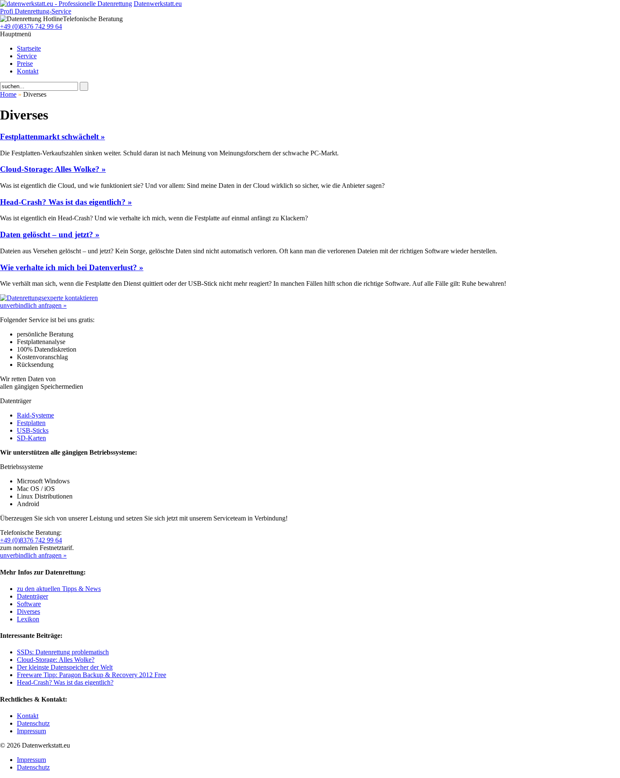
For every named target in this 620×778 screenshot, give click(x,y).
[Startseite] (66, 3)
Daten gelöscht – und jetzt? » (50, 234)
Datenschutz (33, 723)
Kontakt (27, 71)
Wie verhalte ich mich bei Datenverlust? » (71, 267)
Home (8, 94)
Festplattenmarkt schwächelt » (52, 136)
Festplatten (31, 422)
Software (29, 603)
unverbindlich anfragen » (33, 305)
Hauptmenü (15, 34)
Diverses (28, 611)
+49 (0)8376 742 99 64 (31, 26)
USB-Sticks (33, 430)
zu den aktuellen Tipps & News (59, 588)
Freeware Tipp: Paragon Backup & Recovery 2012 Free (91, 674)
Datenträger (15, 400)
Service (27, 56)
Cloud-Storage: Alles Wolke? (55, 659)
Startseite (29, 48)
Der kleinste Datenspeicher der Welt (65, 667)
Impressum (31, 731)
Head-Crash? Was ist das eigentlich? (65, 682)
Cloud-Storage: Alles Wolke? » (53, 169)
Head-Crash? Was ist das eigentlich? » (66, 202)
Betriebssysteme (21, 466)
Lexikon (28, 619)
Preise (25, 63)
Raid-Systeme (35, 415)
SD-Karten (31, 438)
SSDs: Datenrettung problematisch (63, 652)
